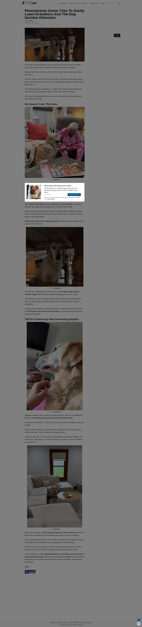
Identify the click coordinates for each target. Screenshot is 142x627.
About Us (53, 622)
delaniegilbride (56, 179)
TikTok (76, 415)
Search (117, 35)
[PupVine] (37, 3)
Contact (89, 622)
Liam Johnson (29, 20)
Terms (70, 622)
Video (27, 566)
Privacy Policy (62, 622)
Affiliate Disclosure (79, 622)
